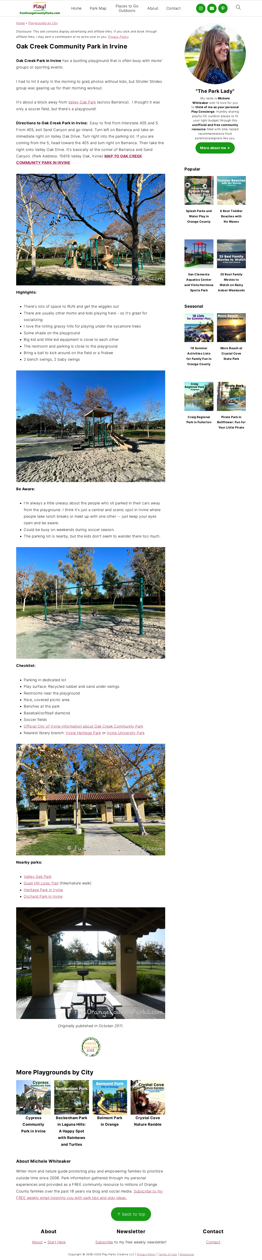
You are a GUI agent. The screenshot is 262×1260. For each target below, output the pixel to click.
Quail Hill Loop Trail (41, 883)
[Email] (212, 8)
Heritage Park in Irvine (43, 890)
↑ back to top (131, 1214)
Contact (173, 8)
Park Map (98, 8)
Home (76, 8)
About (152, 8)
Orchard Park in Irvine (43, 896)
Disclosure (187, 1254)
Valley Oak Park (82, 102)
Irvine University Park (126, 733)
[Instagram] (201, 8)
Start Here (56, 1242)
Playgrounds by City (43, 23)
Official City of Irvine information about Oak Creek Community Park (83, 726)
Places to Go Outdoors (127, 8)
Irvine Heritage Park (83, 733)
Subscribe (104, 1242)
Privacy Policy (118, 36)
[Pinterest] (223, 8)
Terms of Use (167, 1254)
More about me (213, 148)
